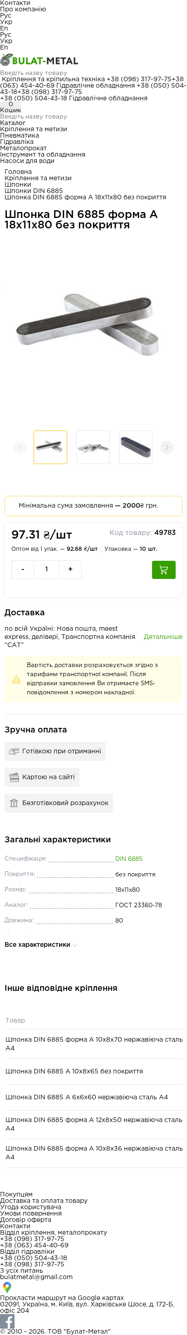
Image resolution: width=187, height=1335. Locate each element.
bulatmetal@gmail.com (36, 1277)
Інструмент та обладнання (42, 155)
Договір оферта (25, 1220)
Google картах (101, 1298)
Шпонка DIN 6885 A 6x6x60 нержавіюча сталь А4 (86, 1097)
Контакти (15, 3)
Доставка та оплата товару (44, 1201)
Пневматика (19, 135)
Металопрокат (23, 148)
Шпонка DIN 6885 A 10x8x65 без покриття (74, 1071)
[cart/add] (164, 570)
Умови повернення (31, 1213)
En (4, 28)
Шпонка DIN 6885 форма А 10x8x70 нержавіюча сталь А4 (94, 1044)
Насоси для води (27, 161)
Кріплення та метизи (33, 129)
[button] (167, 447)
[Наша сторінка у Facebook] (93, 1321)
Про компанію (23, 9)
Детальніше (163, 637)
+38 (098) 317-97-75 (139, 79)
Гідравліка (17, 142)
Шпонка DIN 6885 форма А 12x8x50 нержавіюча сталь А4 (93, 1124)
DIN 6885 (129, 859)
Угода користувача (30, 1207)
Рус (5, 16)
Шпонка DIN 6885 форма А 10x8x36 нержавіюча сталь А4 (94, 1153)
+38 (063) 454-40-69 (34, 1245)
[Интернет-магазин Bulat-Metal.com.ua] (93, 60)
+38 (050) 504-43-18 (33, 98)
